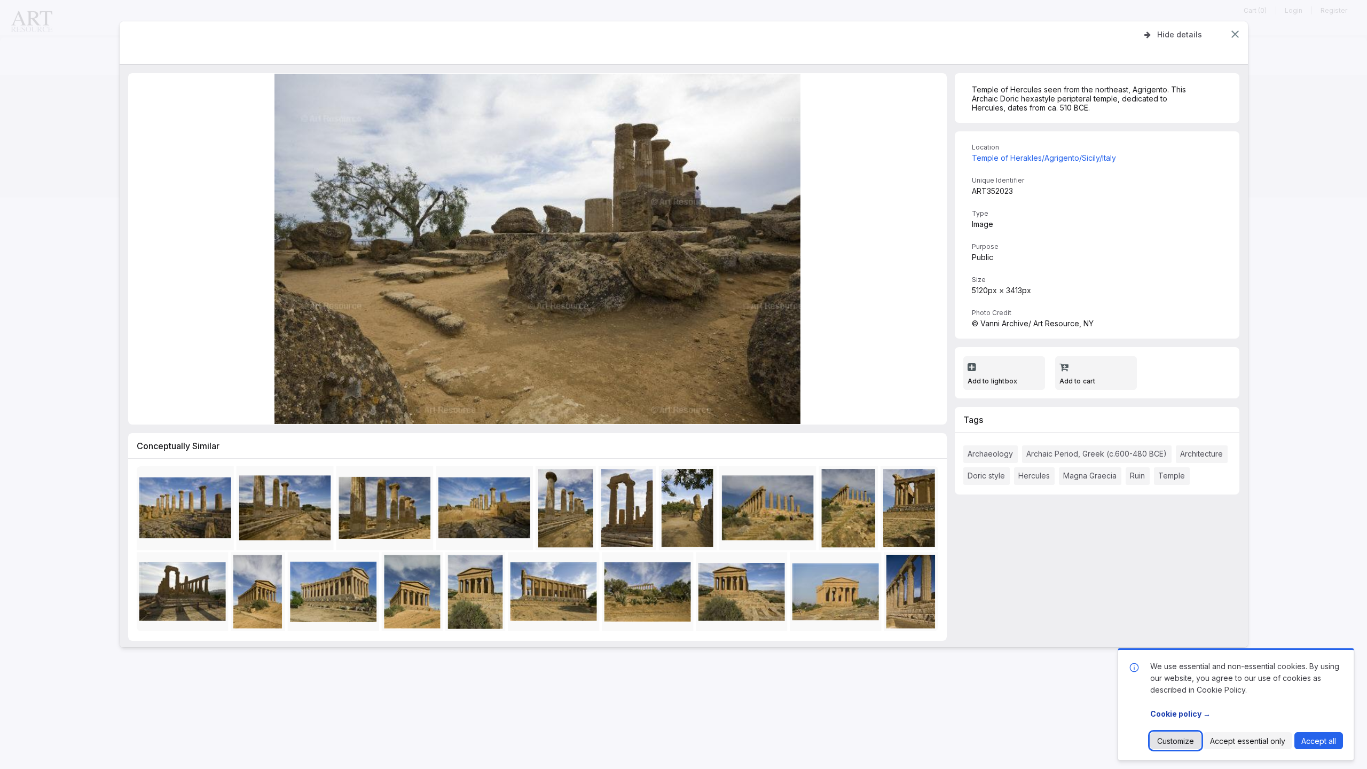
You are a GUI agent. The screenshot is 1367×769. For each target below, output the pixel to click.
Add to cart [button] (1077, 381)
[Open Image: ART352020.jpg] (184, 594)
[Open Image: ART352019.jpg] (629, 511)
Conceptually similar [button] (178, 446)
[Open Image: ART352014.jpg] (690, 511)
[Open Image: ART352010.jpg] (555, 594)
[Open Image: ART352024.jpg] (287, 511)
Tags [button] (973, 419)
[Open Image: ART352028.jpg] (187, 511)
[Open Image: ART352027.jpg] (487, 511)
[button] (1235, 34)
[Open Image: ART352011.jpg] (911, 511)
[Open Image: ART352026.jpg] (387, 511)
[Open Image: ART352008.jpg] (260, 594)
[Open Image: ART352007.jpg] (743, 594)
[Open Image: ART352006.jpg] (477, 594)
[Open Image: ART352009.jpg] (335, 594)
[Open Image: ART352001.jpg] (414, 594)
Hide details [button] (1179, 34)
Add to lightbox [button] (993, 381)
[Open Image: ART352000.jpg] (837, 594)
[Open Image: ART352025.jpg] (568, 511)
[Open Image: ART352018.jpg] (913, 594)
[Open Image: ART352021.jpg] (649, 594)
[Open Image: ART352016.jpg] (770, 511)
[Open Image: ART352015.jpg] (851, 511)
